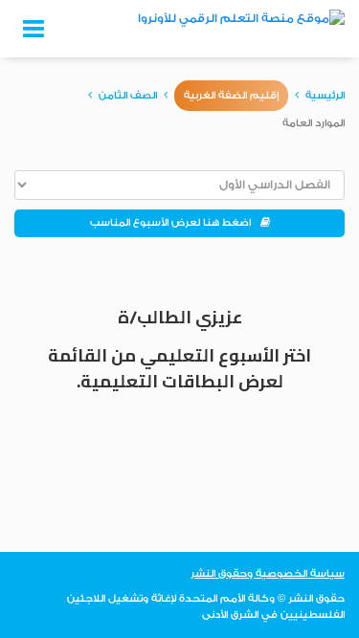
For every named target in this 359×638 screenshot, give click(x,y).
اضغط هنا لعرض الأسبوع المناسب (175, 223)
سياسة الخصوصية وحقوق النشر (268, 574)
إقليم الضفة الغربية (231, 95)
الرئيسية (325, 95)
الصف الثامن (128, 95)
